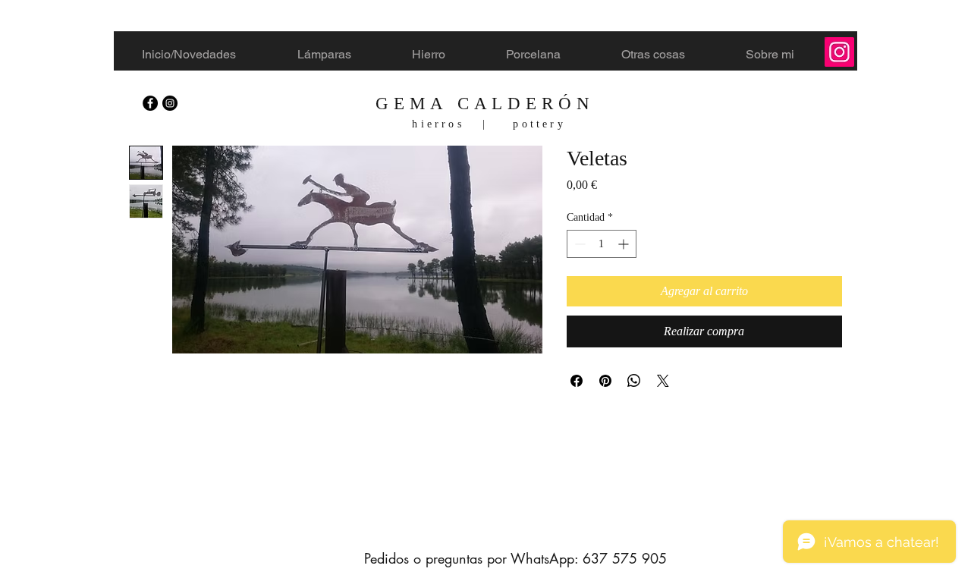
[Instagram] (839, 52)
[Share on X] (663, 381)
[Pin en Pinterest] (605, 381)
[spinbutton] (601, 244)
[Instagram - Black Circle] (170, 103)
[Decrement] (578, 244)
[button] (448, 54)
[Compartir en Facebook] (576, 381)
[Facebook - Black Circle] (150, 103)
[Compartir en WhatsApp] (634, 381)
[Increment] (624, 244)
